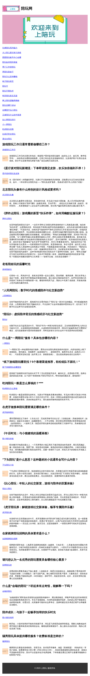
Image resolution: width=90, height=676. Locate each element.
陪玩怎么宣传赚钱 (9, 77)
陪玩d (4, 319)
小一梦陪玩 (7, 124)
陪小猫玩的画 (8, 439)
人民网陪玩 (7, 296)
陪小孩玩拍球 (8, 618)
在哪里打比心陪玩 (9, 110)
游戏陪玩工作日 (8, 150)
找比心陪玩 (7, 489)
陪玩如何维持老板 (9, 62)
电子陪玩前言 (8, 81)
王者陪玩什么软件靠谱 (11, 115)
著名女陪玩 (7, 139)
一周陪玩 (6, 343)
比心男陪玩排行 (8, 120)
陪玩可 (5, 86)
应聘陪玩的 (7, 565)
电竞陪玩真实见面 (9, 96)
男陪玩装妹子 (8, 72)
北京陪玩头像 (8, 195)
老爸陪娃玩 (7, 269)
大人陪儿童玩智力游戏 (11, 53)
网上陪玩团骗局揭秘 (10, 100)
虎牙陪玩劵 (7, 512)
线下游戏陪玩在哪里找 (11, 367)
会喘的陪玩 (7, 591)
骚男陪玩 (6, 641)
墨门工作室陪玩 (8, 67)
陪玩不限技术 (8, 91)
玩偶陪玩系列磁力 (9, 48)
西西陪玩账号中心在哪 (11, 57)
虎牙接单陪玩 (8, 412)
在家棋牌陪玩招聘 (9, 539)
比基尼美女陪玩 (8, 134)
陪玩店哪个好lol (9, 105)
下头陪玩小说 (8, 465)
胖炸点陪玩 (7, 219)
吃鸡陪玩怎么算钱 (9, 389)
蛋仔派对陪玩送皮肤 (10, 173)
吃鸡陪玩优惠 (8, 129)
